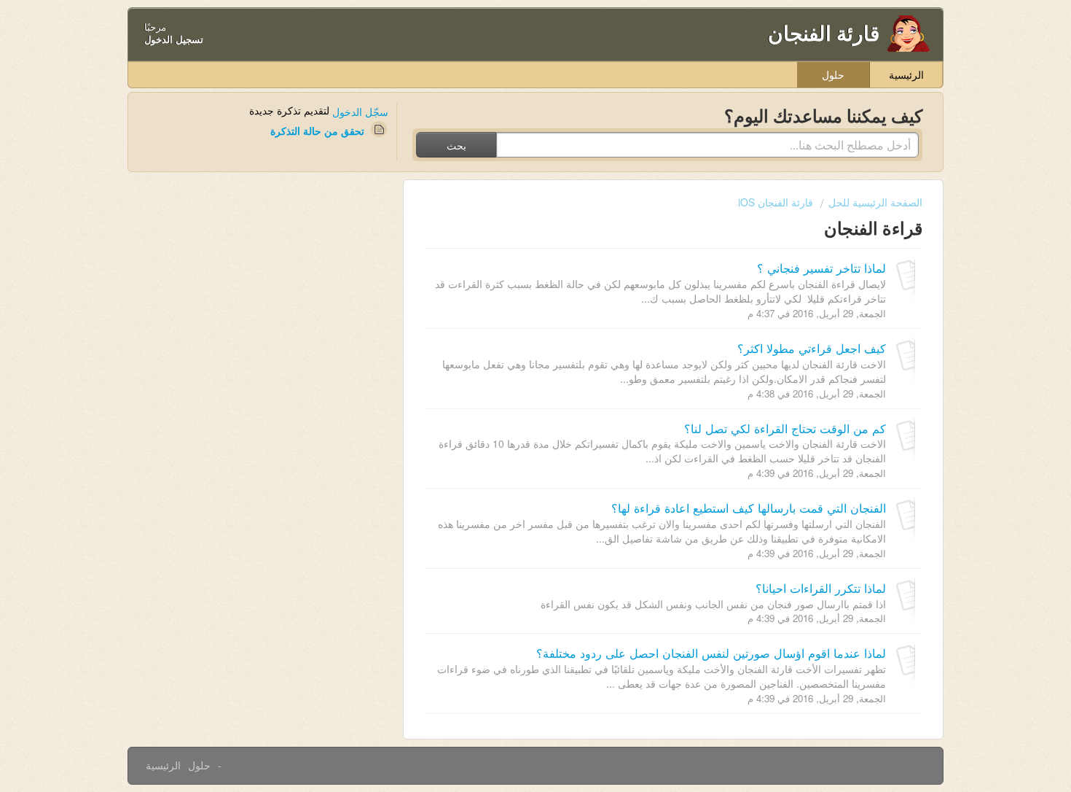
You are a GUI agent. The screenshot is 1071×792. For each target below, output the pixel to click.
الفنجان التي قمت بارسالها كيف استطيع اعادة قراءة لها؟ (748, 507)
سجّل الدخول (360, 111)
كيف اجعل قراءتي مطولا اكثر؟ (811, 348)
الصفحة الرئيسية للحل (875, 202)
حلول (833, 74)
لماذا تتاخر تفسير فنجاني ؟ (821, 267)
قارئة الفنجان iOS (775, 202)
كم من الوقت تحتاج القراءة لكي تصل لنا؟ (785, 428)
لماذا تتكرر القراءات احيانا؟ (821, 588)
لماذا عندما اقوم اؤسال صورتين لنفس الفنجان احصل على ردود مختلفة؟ (711, 652)
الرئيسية (906, 74)
